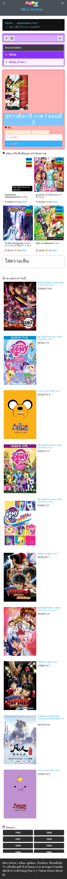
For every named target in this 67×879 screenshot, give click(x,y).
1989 (18, 845)
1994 (18, 852)
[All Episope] (12, 38)
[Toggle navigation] (4, 3)
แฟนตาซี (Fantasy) (40, 132)
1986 (49, 832)
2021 (55, 250)
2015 (24, 202)
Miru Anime (32, 9)
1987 (18, 839)
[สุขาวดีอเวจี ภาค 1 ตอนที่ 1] (6, 38)
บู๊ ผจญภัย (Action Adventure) (18, 132)
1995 (49, 852)
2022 (24, 250)
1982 (18, 832)
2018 (55, 202)
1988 (49, 839)
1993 (49, 845)
